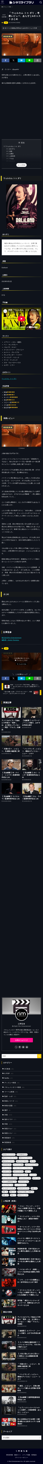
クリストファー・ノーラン (22, 1168)
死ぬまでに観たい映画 (26, 1192)
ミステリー (23, 1181)
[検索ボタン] (40, 2)
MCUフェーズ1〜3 (10, 1158)
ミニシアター (8, 1185)
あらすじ (12, 149)
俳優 (34, 1188)
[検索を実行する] (39, 1056)
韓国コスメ (10, 1133)
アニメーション (31, 1164)
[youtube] (23, 1047)
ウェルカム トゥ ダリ (13, 146)
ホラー (36, 1178)
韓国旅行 (9, 1138)
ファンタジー (24, 1178)
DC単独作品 (22, 1154)
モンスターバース (9, 1188)
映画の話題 (10, 1105)
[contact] (26, 1047)
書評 (7, 1110)
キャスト (12, 161)
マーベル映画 (11, 1092)
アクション (18, 1164)
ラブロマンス (23, 1188)
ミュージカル (20, 1185)
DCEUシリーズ (9, 1154)
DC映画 (9, 1069)
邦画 (8, 1124)
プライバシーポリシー (21, 1457)
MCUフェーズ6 (22, 1161)
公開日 (11, 154)
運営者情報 (9, 1455)
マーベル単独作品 (9, 1181)
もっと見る (21, 165)
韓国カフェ (23, 1195)
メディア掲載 (26, 1455)
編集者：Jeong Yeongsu (10, 640)
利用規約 (34, 1455)
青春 (13, 1195)
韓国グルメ (10, 1128)
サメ (27, 1171)
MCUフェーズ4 (25, 1158)
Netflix (8, 1078)
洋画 (6, 22)
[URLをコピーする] (37, 60)
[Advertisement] (21, 111)
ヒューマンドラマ (10, 1178)
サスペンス (18, 1171)
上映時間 (12, 156)
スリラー (7, 1175)
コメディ (7, 1171)
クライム (7, 1168)
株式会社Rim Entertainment (11, 638)
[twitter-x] (16, 1047)
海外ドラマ (10, 1119)
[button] (5, 60)
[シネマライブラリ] (21, 2)
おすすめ (7, 1164)
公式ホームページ (21, 1040)
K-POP (8, 1073)
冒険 (5, 1192)
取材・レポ (10, 1096)
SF (32, 1161)
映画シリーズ (11, 1101)
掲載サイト (17, 1455)
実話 (13, 1192)
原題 (10, 151)
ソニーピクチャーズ (20, 1175)
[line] (19, 1047)
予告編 (11, 158)
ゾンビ (33, 1175)
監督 (5, 1195)
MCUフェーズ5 (8, 1161)
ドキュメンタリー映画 (14, 1087)
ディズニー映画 (11, 1083)
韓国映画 (9, 1142)
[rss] (24, 1451)
